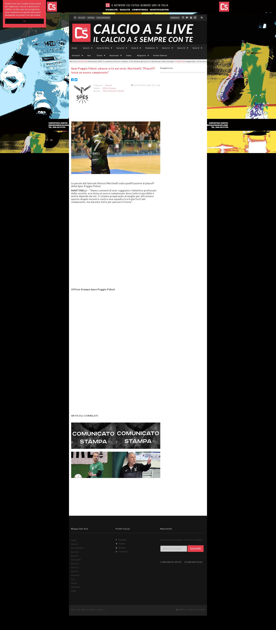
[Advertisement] (115, 325)
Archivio (91, 18)
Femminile (150, 48)
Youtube (122, 548)
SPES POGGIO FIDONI (113, 91)
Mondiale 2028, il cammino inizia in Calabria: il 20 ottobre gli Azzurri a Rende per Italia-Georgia (108, 61)
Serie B (134, 48)
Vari (89, 56)
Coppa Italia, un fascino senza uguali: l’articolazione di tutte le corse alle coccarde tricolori (202, 61)
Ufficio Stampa (109, 88)
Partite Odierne (160, 56)
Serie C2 (181, 48)
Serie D (195, 48)
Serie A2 (120, 48)
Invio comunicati (103, 18)
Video (128, 56)
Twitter (121, 544)
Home (74, 48)
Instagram (123, 551)
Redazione (175, 18)
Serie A (86, 48)
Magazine (141, 56)
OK (24, 21)
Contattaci (91, 609)
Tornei (99, 56)
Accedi (82, 18)
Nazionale (114, 56)
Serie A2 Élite (103, 48)
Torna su (100, 609)
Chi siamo (81, 609)
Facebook (122, 540)
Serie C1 (166, 48)
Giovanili (76, 56)
